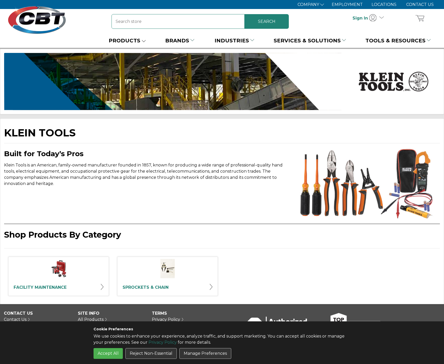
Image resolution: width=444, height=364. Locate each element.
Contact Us (420, 4)
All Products (91, 319)
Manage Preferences (205, 353)
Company (309, 4)
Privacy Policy (163, 342)
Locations (384, 4)
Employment (347, 4)
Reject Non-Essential (151, 353)
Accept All (108, 353)
